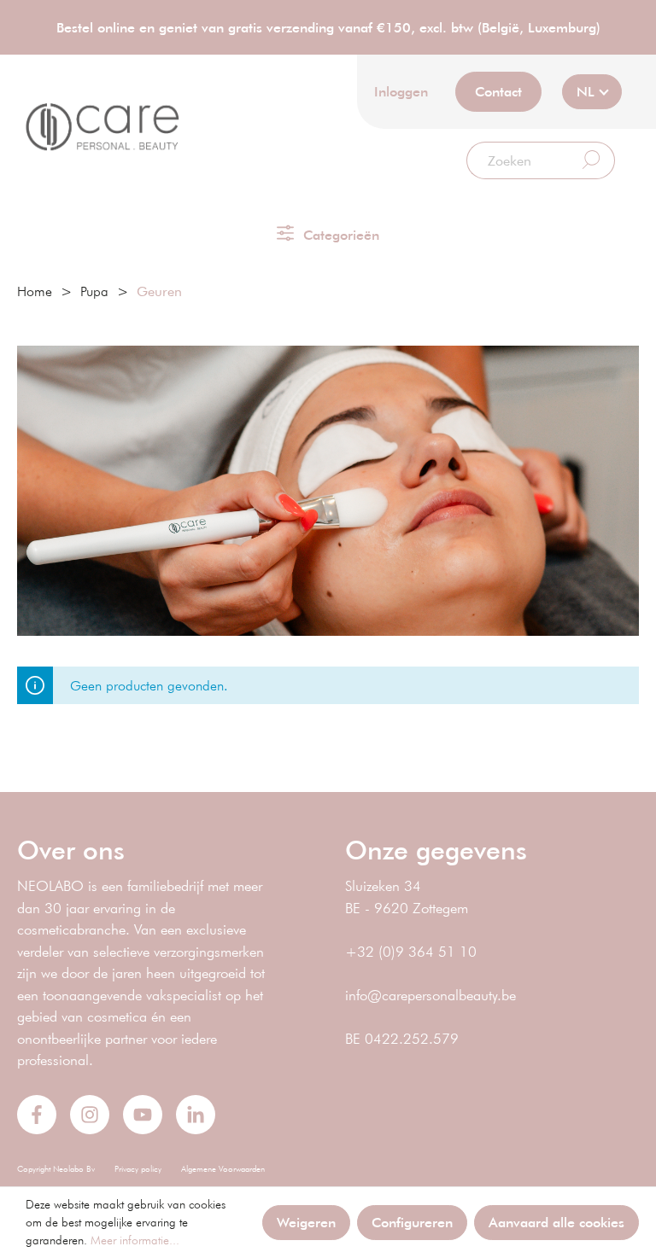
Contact (498, 91)
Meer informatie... (135, 1240)
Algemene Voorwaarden (223, 1168)
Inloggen (401, 91)
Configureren (412, 1222)
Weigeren (306, 1222)
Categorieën (339, 234)
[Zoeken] (591, 160)
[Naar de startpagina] (102, 127)
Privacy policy (137, 1168)
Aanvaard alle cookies (556, 1222)
